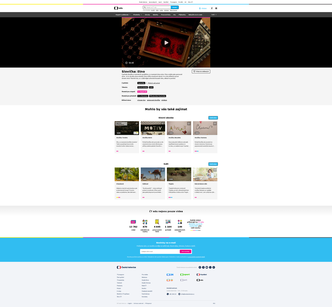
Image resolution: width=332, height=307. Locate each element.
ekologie (166, 10)
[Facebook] (212, 8)
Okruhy (147, 14)
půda (157, 10)
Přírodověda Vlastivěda (157, 96)
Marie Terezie (173, 10)
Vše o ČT (190, 2)
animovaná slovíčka (153, 100)
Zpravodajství (153, 2)
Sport (160, 2)
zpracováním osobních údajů (196, 257)
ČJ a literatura (143, 96)
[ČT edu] (118, 8)
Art (185, 2)
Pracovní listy (165, 14)
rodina (161, 10)
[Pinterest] (216, 8)
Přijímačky (182, 14)
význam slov (141, 100)
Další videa (213, 118)
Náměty (155, 14)
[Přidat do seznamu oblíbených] (136, 123)
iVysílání (165, 2)
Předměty (136, 14)
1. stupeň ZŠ (142, 92)
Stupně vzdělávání (122, 14)
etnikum (164, 100)
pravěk (153, 10)
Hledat (174, 7)
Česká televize (143, 2)
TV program (173, 2)
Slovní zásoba (142, 87)
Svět (151, 87)
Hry (174, 14)
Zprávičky (141, 83)
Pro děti (180, 2)
